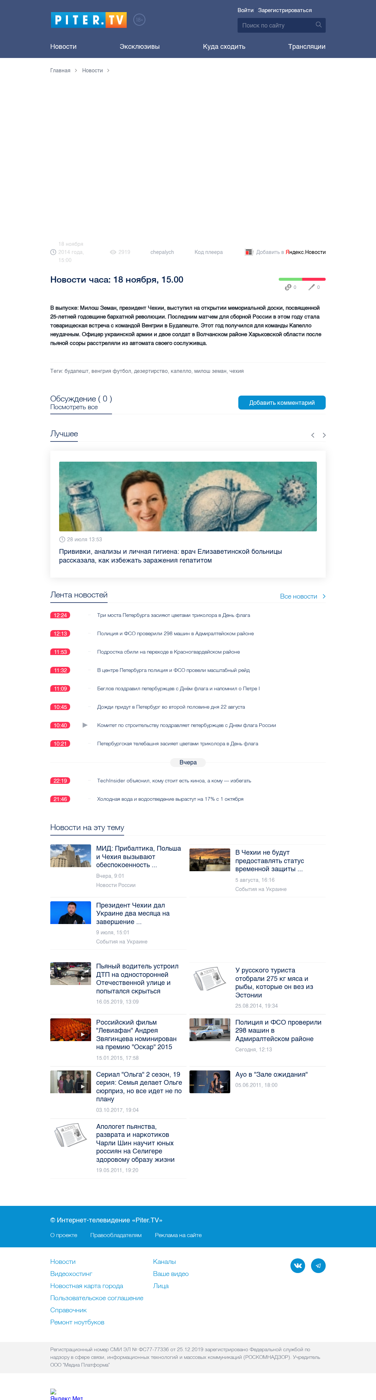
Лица (161, 1286)
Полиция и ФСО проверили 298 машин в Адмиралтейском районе (175, 633)
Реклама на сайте (178, 1235)
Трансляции (307, 47)
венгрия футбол (111, 371)
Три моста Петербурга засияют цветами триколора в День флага (173, 615)
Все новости (298, 596)
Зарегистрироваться (285, 10)
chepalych (162, 252)
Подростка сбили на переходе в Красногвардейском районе (168, 651)
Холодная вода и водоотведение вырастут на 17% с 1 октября (170, 799)
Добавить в (291, 252)
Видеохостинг (71, 1274)
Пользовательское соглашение (96, 1298)
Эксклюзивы (140, 47)
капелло (181, 371)
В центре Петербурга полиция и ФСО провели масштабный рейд (173, 670)
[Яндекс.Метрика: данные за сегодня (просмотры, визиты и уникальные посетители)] (66, 1394)
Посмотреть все (74, 407)
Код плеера (209, 252)
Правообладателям (116, 1235)
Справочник (68, 1310)
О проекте (63, 1235)
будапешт (76, 371)
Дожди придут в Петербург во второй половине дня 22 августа (171, 706)
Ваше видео (171, 1274)
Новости (63, 47)
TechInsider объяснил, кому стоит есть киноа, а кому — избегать (174, 780)
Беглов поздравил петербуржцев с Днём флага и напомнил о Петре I (178, 688)
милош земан (210, 371)
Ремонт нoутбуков (77, 1322)
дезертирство (151, 371)
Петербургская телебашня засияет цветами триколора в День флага (177, 743)
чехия (236, 371)
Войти (246, 10)
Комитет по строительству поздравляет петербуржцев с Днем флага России (186, 725)
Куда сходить (224, 47)
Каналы (164, 1262)
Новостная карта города (86, 1286)
